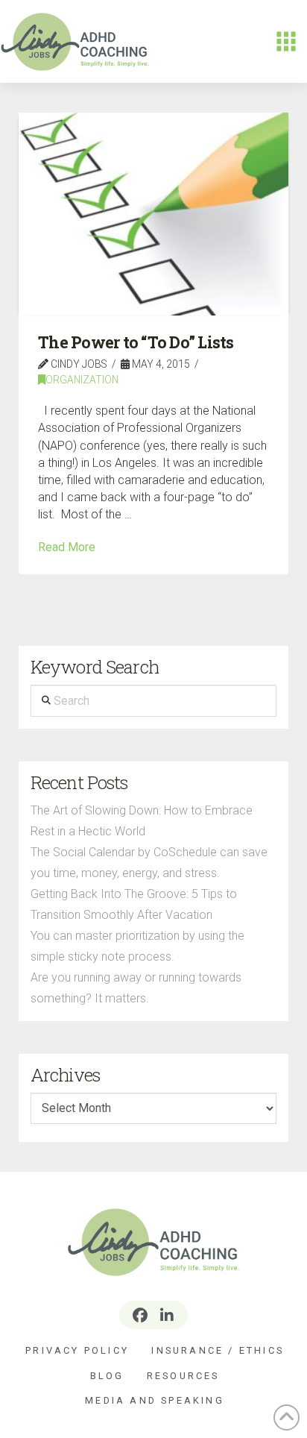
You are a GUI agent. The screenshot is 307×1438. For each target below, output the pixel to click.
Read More (66, 547)
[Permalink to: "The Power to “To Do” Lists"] (154, 214)
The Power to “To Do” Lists (136, 342)
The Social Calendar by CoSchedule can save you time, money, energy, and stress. (149, 862)
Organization (81, 380)
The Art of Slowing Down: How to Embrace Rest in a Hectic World (142, 820)
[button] (286, 42)
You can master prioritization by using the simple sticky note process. (137, 946)
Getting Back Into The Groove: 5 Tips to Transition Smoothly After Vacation (134, 904)
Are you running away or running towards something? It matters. (136, 987)
